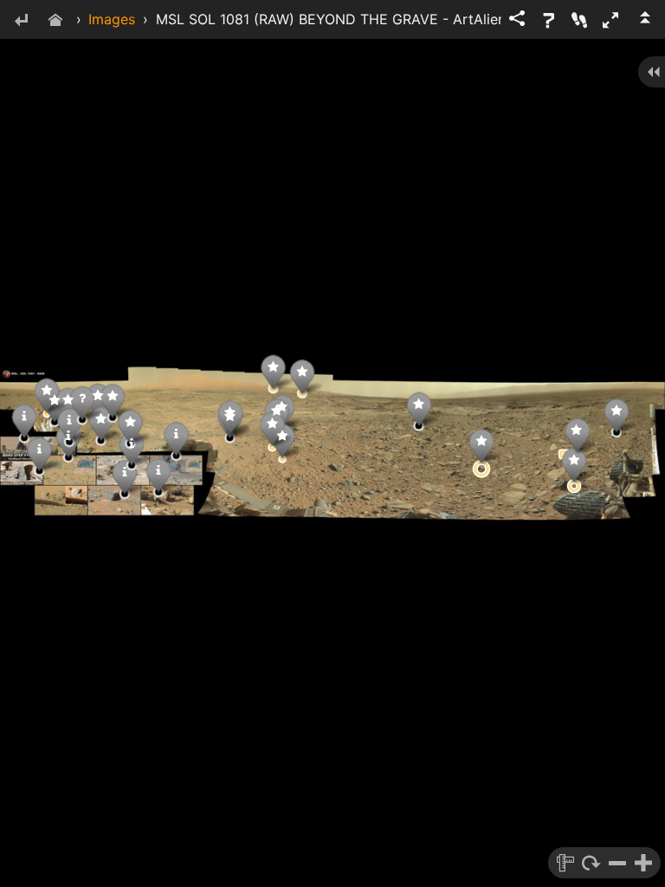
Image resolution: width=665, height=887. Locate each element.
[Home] (55, 21)
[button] (610, 20)
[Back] (20, 21)
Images (111, 19)
